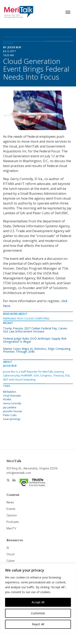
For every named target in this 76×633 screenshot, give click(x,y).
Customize (38, 613)
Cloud (10, 554)
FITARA (7, 399)
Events (10, 509)
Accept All (38, 602)
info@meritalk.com (18, 472)
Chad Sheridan (12, 395)
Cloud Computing (37, 318)
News (10, 502)
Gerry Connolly (12, 403)
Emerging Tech (13, 318)
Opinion (11, 515)
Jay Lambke (9, 407)
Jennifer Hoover (12, 411)
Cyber (10, 560)
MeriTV (11, 528)
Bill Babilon (9, 392)
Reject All (38, 624)
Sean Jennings (11, 419)
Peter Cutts (10, 415)
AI (7, 547)
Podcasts (12, 522)
